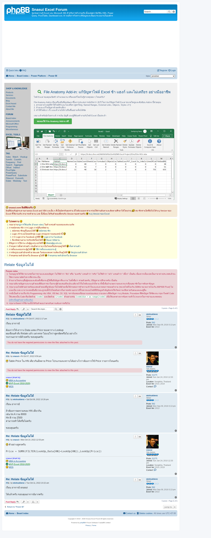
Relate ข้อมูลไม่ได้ (19, 265)
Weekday (17, 181)
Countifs (17, 159)
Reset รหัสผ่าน (53, 240)
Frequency (10, 162)
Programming (11, 127)
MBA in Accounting (17, 380)
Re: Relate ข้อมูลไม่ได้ (20, 352)
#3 (7, 399)
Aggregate (18, 165)
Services (9, 95)
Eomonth (19, 178)
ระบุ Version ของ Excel (99, 214)
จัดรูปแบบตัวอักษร (79, 252)
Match (15, 157)
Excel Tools (13, 135)
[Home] (18, 10)
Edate (8, 181)
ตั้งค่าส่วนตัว (74, 246)
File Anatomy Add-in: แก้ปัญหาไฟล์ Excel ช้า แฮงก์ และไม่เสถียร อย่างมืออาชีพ (107, 92)
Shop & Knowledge (16, 89)
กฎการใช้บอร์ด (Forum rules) (31, 224)
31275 (154, 375)
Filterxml (10, 178)
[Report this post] (135, 315)
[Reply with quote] (140, 315)
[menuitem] (22, 70)
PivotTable (10, 170)
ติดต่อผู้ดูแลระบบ (54, 243)
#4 (7, 440)
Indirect (16, 167)
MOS (11, 386)
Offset (8, 167)
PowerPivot (11, 175)
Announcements (13, 121)
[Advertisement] (90, 44)
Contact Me (10, 106)
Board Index (11, 118)
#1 (7, 319)
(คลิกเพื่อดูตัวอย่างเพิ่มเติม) (21, 300)
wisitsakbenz (152, 314)
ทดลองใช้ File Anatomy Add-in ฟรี (53, 121)
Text (25, 181)
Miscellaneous (12, 129)
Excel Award (11, 104)
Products (9, 92)
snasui (149, 367)
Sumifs (9, 159)
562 (153, 323)
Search (9, 165)
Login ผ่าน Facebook (53, 237)
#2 (7, 356)
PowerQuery (11, 173)
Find (19, 162)
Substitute (22, 175)
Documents (10, 98)
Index (8, 157)
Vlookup (23, 157)
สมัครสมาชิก (45, 231)
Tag (8, 153)
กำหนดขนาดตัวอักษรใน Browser (62, 255)
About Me (10, 109)
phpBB (82, 522)
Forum (9, 114)
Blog (8, 101)
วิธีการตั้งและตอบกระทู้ (46, 249)
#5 (7, 483)
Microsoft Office (12, 124)
